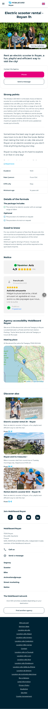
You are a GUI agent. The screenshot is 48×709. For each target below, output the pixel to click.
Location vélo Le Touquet (24, 652)
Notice (6, 587)
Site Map (24, 693)
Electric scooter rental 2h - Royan (20, 422)
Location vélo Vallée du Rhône (24, 667)
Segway (7, 563)
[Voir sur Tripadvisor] (9, 281)
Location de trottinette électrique (24, 674)
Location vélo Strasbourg (24, 663)
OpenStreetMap (38, 381)
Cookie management (24, 696)
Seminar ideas (24, 626)
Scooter (7, 567)
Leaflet (28, 381)
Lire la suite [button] (12, 302)
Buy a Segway (24, 678)
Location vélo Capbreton (24, 641)
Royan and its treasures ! (15, 457)
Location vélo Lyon (24, 656)
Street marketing (11, 582)
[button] (4, 295)
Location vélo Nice (24, 659)
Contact (24, 648)
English (44, 4)
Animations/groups (12, 577)
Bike (6, 572)
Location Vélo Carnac (24, 645)
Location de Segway (24, 670)
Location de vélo (24, 630)
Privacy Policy (24, 685)
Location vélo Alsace (24, 634)
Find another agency (24, 610)
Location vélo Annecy (24, 637)
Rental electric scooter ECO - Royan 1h (22, 492)
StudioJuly (24, 689)
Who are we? (24, 623)
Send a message (24, 82)
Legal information (24, 682)
